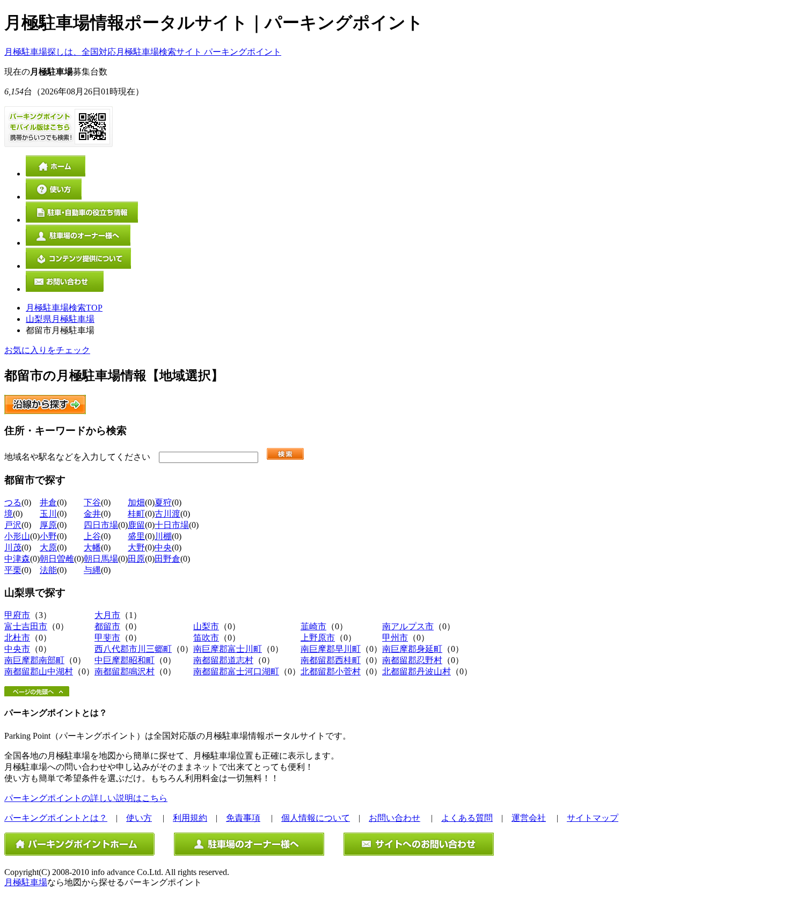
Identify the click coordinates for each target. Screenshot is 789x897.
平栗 (12, 570)
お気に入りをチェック (47, 350)
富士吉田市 (25, 626)
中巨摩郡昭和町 (124, 660)
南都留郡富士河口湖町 (236, 671)
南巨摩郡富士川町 (227, 648)
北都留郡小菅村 (331, 671)
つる (12, 502)
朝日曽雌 (57, 558)
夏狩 (163, 502)
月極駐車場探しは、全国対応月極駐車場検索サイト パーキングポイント (142, 51)
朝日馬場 (101, 558)
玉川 (48, 513)
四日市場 (101, 525)
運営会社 (529, 817)
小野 (48, 536)
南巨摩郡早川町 (331, 648)
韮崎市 (313, 626)
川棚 (163, 536)
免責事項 (243, 817)
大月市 (107, 615)
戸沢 (12, 525)
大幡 (92, 547)
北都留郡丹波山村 (416, 671)
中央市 (17, 648)
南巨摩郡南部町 (34, 660)
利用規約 (190, 817)
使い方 (139, 817)
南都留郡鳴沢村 (124, 671)
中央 (163, 547)
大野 (136, 547)
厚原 (48, 525)
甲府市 (17, 615)
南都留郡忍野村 (412, 660)
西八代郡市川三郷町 (133, 648)
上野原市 (318, 637)
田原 (136, 558)
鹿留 (136, 525)
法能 (48, 570)
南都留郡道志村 (223, 660)
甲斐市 (107, 637)
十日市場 (172, 525)
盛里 (136, 536)
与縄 (92, 570)
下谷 (92, 502)
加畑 (136, 502)
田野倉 (167, 558)
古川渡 (167, 513)
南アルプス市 (408, 626)
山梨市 (206, 626)
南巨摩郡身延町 (412, 648)
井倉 (48, 502)
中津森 (17, 558)
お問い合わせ (394, 817)
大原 (48, 547)
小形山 (17, 536)
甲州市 (395, 637)
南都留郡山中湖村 (38, 671)
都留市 (107, 626)
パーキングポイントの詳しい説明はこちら (85, 798)
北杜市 (17, 637)
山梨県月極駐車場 (60, 318)
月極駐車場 (25, 882)
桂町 (136, 513)
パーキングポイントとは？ (55, 817)
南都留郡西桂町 (331, 660)
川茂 (12, 547)
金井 (92, 513)
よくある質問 (467, 817)
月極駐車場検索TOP (64, 307)
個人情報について (315, 817)
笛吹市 (206, 637)
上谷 (92, 536)
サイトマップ (592, 817)
